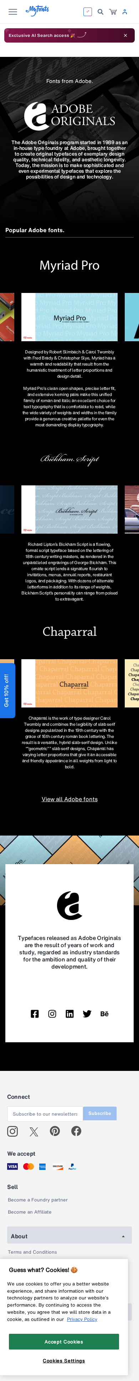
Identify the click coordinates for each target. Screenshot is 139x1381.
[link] (113, 12)
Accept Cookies (64, 1341)
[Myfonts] (38, 14)
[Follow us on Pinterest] (58, 1131)
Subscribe (99, 1113)
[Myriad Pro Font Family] (69, 317)
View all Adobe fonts (70, 799)
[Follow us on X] (37, 1131)
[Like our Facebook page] (79, 1131)
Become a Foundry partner (38, 1199)
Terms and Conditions (32, 1252)
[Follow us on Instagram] (15, 1131)
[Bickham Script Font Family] (69, 509)
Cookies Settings (64, 1360)
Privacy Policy (82, 1319)
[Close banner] (125, 35)
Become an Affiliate (30, 1212)
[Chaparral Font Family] (69, 683)
